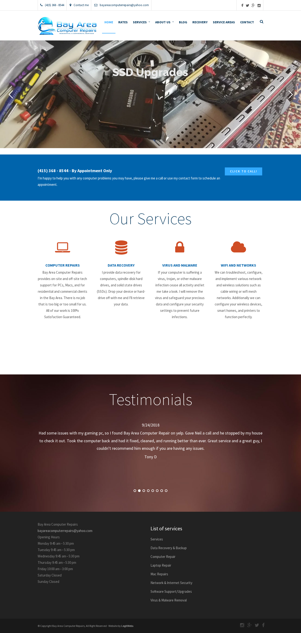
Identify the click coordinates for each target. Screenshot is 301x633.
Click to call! (243, 171)
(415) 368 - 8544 (54, 5)
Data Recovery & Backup (168, 548)
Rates (123, 22)
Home (108, 22)
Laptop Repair (160, 565)
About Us (162, 22)
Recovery (200, 22)
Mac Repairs (159, 574)
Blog (183, 22)
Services (140, 22)
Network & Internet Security (171, 582)
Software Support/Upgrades (171, 591)
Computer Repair (162, 556)
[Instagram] (259, 5)
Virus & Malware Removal (168, 600)
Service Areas (224, 22)
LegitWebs (127, 626)
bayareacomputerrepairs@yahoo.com (124, 5)
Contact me (81, 5)
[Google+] (253, 5)
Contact (247, 22)
